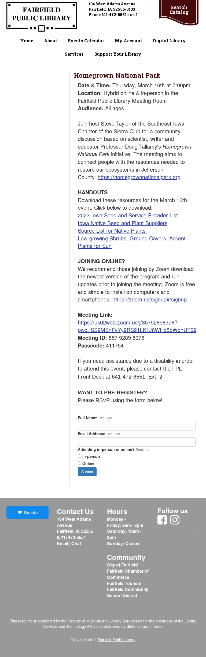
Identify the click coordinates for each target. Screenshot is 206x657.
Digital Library (169, 40)
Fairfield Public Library (116, 639)
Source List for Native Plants (112, 230)
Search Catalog (179, 9)
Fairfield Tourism (124, 583)
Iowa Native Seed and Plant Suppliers (122, 223)
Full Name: (87, 417)
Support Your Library (117, 54)
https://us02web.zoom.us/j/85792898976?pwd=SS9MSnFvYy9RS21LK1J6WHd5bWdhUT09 (137, 326)
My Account (128, 40)
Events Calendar (86, 40)
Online (88, 463)
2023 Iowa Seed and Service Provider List (128, 215)
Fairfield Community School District (127, 592)
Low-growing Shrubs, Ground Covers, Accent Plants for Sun (132, 242)
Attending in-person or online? (106, 449)
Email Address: (91, 433)
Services (74, 54)
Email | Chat (69, 543)
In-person (91, 456)
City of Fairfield (122, 565)
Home (26, 40)
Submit (87, 471)
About (50, 40)
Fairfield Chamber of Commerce (128, 574)
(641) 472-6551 (71, 537)
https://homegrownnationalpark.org (139, 177)
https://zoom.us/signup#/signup (149, 299)
